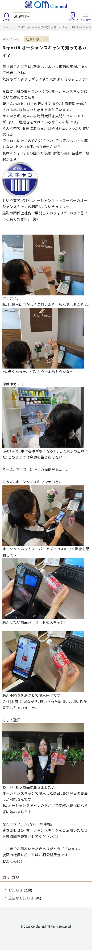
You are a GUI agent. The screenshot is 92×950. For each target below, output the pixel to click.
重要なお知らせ (21, 897)
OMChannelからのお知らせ (37, 27)
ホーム (7, 27)
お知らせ (15, 889)
